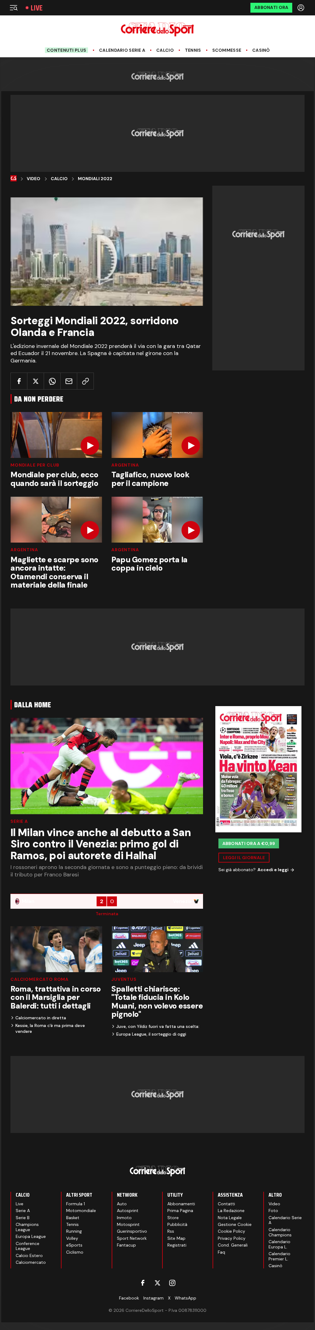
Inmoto (124, 1217)
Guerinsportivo (132, 1231)
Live (36, 8)
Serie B (23, 1217)
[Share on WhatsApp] (52, 381)
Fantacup (126, 1245)
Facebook (129, 1298)
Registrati (176, 1245)
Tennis (193, 50)
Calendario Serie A (122, 50)
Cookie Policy (231, 1231)
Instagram (153, 1298)
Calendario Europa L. (279, 1244)
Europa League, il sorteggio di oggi (151, 1034)
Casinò (261, 50)
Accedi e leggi (273, 869)
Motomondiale (81, 1210)
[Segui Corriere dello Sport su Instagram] (172, 1283)
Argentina (125, 465)
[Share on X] (35, 381)
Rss (170, 1231)
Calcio (165, 50)
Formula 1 (75, 1204)
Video (33, 178)
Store (173, 1217)
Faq (221, 1252)
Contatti (226, 1204)
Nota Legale (230, 1217)
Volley (72, 1238)
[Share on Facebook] (19, 381)
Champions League (27, 1227)
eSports (74, 1245)
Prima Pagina (180, 1210)
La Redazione (231, 1210)
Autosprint (127, 1210)
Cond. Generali (233, 1245)
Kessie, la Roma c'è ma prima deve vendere (50, 1028)
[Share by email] (69, 381)
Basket (72, 1217)
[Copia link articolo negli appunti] (85, 381)
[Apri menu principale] (13, 7)
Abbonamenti (181, 1204)
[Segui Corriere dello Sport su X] (157, 1283)
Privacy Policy (231, 1238)
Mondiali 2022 (95, 178)
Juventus (124, 979)
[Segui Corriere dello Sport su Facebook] (142, 1283)
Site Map (176, 1238)
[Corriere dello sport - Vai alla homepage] (157, 29)
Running (74, 1231)
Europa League (31, 1236)
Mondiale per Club (34, 465)
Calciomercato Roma (39, 979)
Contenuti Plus (66, 50)
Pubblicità (177, 1224)
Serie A (19, 821)
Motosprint (128, 1224)
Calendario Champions (280, 1232)
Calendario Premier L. (279, 1256)
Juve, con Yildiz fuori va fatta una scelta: (157, 1026)
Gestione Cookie (235, 1224)
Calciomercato (31, 1262)
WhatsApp (185, 1298)
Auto (122, 1204)
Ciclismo (74, 1252)
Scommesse (226, 50)
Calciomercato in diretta (40, 1018)
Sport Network (132, 1238)
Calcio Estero (29, 1255)
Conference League (27, 1246)
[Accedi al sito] (301, 7)
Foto (273, 1210)
